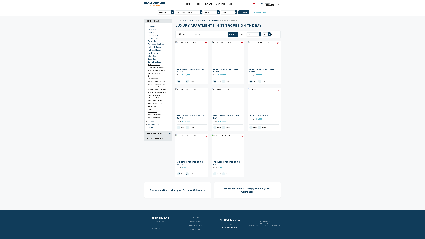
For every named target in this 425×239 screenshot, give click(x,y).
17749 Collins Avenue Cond (156, 67)
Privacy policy (195, 222)
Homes (198, 4)
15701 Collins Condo (154, 65)
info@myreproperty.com (230, 227)
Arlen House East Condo (155, 101)
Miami (191, 20)
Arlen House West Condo (156, 103)
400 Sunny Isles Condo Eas (156, 81)
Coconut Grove (154, 35)
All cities (151, 127)
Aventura (151, 26)
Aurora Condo (152, 112)
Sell (230, 4)
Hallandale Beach (154, 47)
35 (148, 76)
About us (195, 218)
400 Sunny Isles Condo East (157, 84)
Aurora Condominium (154, 115)
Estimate (208, 4)
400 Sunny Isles (153, 79)
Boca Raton (152, 32)
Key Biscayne (153, 53)
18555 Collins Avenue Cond (156, 70)
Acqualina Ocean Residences (157, 92)
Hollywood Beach (154, 50)
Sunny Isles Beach (155, 62)
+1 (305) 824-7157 (230, 219)
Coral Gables (153, 38)
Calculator (220, 4)
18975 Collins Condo (154, 73)
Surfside (151, 121)
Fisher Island (152, 41)
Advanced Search (261, 12)
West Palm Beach (154, 124)
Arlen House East (153, 98)
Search (244, 12)
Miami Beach (152, 56)
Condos (189, 4)
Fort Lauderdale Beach (156, 44)
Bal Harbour (152, 29)
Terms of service (195, 225)
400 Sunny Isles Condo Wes (157, 87)
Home (177, 20)
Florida (184, 20)
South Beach (153, 59)
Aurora (150, 109)
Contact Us (195, 229)
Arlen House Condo (154, 95)
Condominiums (200, 20)
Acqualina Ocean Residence (157, 90)
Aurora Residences (154, 117)
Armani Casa (152, 106)
